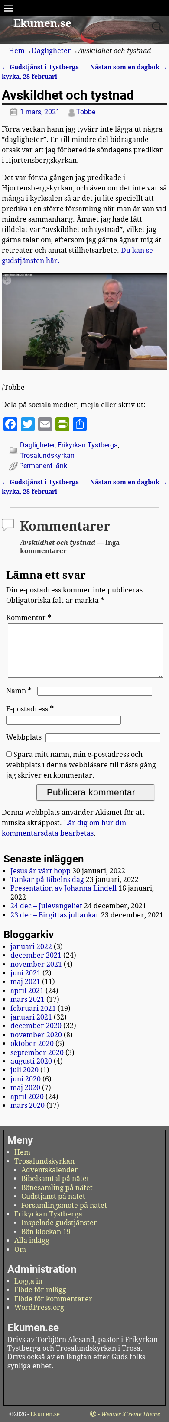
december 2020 (36, 1026)
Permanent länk (43, 466)
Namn (19, 691)
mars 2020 (27, 1105)
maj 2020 (25, 1088)
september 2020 (37, 1053)
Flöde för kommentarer (53, 1299)
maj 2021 (25, 982)
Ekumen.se (42, 23)
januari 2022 (31, 947)
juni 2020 (25, 1079)
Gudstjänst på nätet (53, 1196)
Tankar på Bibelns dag (47, 879)
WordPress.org (39, 1307)
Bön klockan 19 (46, 1232)
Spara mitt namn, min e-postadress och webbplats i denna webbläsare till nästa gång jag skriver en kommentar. (81, 764)
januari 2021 (31, 1017)
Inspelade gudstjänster (59, 1223)
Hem (17, 51)
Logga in (28, 1281)
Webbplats (24, 737)
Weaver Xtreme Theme (130, 1414)
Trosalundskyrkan (47, 455)
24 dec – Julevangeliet (46, 906)
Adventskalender (49, 1170)
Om (20, 1249)
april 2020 (27, 1097)
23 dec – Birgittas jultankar (54, 915)
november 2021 (36, 964)
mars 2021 (27, 999)
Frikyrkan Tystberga (88, 445)
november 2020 (36, 1035)
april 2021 (27, 991)
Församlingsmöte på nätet (64, 1205)
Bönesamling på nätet (57, 1188)
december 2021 (36, 955)
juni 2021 (25, 973)
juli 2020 (24, 1070)
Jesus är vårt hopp (40, 871)
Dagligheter (51, 51)
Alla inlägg (31, 1240)
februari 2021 (33, 1008)
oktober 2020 (32, 1043)
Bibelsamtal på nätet (55, 1178)
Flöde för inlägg (40, 1290)
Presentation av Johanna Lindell (63, 888)
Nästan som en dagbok (128, 67)
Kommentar (28, 618)
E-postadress (30, 709)
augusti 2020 (31, 1061)
